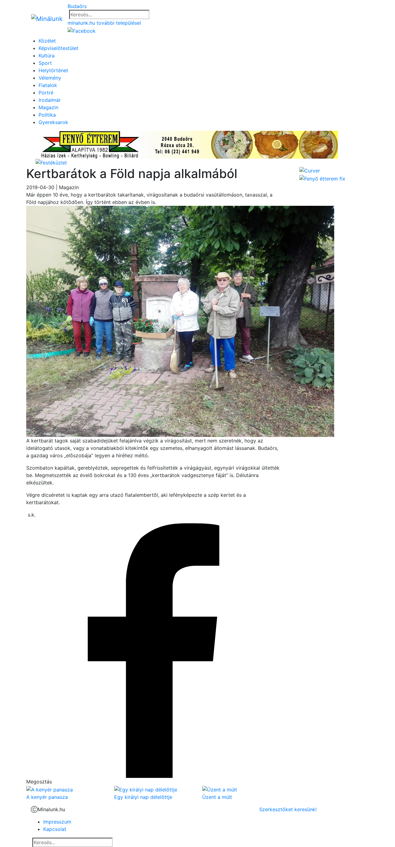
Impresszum (57, 822)
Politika (47, 115)
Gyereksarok (53, 122)
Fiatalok (48, 85)
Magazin (48, 107)
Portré (46, 92)
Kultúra (47, 55)
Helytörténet (53, 70)
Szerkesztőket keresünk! (288, 809)
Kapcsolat (54, 829)
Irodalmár (50, 100)
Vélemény (50, 78)
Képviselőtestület (58, 48)
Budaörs (77, 6)
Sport (45, 63)
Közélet (47, 41)
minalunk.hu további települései (104, 23)
